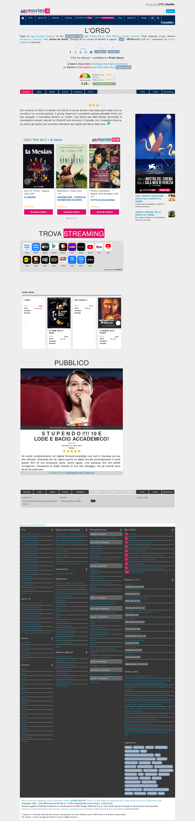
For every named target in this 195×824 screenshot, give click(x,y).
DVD (100, 67)
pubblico (24, 42)
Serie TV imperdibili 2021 (31, 620)
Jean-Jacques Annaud (42, 36)
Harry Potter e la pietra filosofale (68, 564)
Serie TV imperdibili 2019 (31, 628)
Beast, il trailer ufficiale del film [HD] (139, 724)
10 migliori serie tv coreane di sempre (36, 633)
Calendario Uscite (61, 800)
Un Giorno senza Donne (65, 677)
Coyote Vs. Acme (97, 551)
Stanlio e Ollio (130, 619)
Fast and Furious (148, 782)
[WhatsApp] (85, 52)
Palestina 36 (61, 608)
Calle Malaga (61, 604)
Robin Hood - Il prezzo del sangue (142, 559)
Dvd (89, 800)
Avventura (25, 39)
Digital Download (117, 63)
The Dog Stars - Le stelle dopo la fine (70, 534)
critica (171, 39)
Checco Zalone (131, 763)
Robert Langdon (131, 778)
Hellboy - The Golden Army (135, 605)
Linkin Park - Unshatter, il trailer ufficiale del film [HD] (145, 715)
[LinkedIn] (80, 52)
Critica (65, 91)
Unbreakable (164, 774)
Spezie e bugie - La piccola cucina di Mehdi (146, 568)
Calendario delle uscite (65, 573)
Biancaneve (161, 759)
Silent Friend (95, 574)
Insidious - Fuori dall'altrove (140, 547)
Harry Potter (145, 778)
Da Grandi (129, 584)
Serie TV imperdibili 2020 (31, 624)
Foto (143, 91)
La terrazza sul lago (132, 633)
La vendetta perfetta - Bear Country (69, 542)
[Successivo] (118, 323)
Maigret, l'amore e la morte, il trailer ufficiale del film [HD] (147, 693)
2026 (29, 534)
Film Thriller (26, 647)
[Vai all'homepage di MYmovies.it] (35, 13)
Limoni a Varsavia (63, 551)
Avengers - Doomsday (64, 596)
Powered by (108, 269)
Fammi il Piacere (96, 578)
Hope (58, 613)
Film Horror (25, 651)
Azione (24, 659)
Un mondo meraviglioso (99, 632)
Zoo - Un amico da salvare (135, 640)
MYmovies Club (155, 800)
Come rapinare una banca (100, 583)
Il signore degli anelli (133, 789)
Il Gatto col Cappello (64, 625)
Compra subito (123, 67)
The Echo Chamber (97, 636)
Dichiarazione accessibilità (112, 809)
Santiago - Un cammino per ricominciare (71, 591)
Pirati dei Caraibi (150, 770)
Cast (39, 91)
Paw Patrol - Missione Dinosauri (102, 613)
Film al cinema (27, 581)
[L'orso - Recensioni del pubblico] (71, 425)
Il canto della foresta (64, 642)
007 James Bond (166, 770)
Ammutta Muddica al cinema (136, 598)
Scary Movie (139, 747)
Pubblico (78, 91)
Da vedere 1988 (74, 36)
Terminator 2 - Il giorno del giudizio (104, 538)
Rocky (161, 793)
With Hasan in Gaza (98, 666)
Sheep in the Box (62, 555)
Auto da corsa (130, 774)
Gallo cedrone (130, 647)
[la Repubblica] (160, 5)
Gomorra (149, 747)
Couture (59, 559)
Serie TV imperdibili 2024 (31, 607)
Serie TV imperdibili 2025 (31, 603)
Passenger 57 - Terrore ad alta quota (139, 612)
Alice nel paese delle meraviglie (156, 789)
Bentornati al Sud (62, 621)
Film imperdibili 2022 (29, 551)
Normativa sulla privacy (49, 809)
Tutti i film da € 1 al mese (42, 139)
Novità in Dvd (26, 593)
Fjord (58, 617)
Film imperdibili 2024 (29, 542)
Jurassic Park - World (163, 767)
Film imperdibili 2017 (29, 572)
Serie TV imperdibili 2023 (31, 611)
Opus (158, 755)
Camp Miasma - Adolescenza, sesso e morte (146, 555)
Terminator (152, 793)
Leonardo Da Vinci (145, 767)
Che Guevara (140, 793)
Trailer (127, 800)
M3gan (143, 751)
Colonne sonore (138, 800)
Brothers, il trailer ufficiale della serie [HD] (141, 719)
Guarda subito (39, 212)
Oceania (132, 534)
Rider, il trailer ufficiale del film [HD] (139, 676)
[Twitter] (75, 52)
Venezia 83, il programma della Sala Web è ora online (146, 698)
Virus (141, 774)
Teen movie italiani (132, 782)
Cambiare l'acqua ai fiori (65, 630)
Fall (126, 661)
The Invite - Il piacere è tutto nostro (69, 583)
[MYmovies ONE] (106, 140)
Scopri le (71, 473)
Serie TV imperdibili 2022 (31, 616)
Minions (128, 747)
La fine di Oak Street (137, 551)
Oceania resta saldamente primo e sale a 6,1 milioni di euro (148, 728)
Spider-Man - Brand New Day (140, 542)
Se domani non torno (64, 638)
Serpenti (93, 644)
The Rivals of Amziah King (66, 665)
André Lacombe (131, 36)
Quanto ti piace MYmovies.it (32, 525)
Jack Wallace (113, 36)
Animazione (26, 655)
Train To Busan (96, 546)
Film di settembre (28, 589)
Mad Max (128, 793)
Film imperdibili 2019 (29, 564)
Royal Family (130, 767)
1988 (45, 39)
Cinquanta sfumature (133, 770)
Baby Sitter (157, 763)
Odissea (132, 538)
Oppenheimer (145, 763)
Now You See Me (131, 751)
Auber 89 (93, 653)
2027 (23, 534)
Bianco (58, 647)
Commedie (25, 642)
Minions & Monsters (137, 564)
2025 (34, 534)
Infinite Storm (130, 626)
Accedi (170, 11)
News (52, 91)
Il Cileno (59, 547)
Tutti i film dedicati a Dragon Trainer (139, 755)
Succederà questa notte (65, 634)
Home (24, 800)
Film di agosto (26, 585)
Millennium (157, 778)
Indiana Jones (151, 774)
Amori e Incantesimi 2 (98, 627)
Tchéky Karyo (96, 36)
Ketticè (93, 587)
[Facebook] (70, 52)
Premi (91, 91)
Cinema (32, 800)
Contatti (33, 809)
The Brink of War (62, 673)
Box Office (101, 800)
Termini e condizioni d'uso (73, 809)
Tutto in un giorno (102, 200)
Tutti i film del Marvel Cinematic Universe (141, 786)
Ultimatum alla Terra (132, 591)
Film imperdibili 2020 (29, 559)
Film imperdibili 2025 (29, 538)
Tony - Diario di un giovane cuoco (69, 538)
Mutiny (92, 640)
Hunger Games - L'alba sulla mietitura (70, 587)
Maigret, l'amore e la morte (66, 661)
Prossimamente (115, 800)
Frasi (155, 91)
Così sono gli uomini (64, 656)
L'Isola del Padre (62, 686)
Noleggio (98, 63)
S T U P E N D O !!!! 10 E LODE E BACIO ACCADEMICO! (71, 436)
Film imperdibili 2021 (29, 555)
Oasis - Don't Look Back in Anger (103, 649)
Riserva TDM (92, 809)
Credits (24, 809)
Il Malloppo (94, 570)
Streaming (169, 91)
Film (50, 800)
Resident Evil (61, 600)
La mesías (30, 197)
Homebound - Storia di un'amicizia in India (71, 198)
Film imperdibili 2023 (29, 547)
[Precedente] (25, 323)
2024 (40, 534)
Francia (37, 39)
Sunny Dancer (95, 555)
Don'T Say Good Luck (64, 682)
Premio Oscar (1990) (71, 501)
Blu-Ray (110, 67)
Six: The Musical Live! (64, 669)
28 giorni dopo (161, 747)
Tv (94, 800)
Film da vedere (27, 576)
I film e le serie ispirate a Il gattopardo (140, 759)
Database (41, 800)
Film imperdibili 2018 (29, 568)
